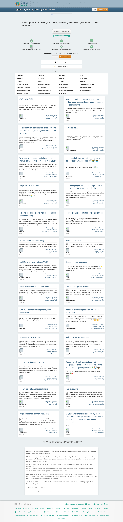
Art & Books (92, 511)
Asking (98, 508)
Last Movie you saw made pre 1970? (33, 262)
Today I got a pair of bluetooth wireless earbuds (85, 213)
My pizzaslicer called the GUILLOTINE (34, 414)
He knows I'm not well (74, 240)
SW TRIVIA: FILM (26, 99)
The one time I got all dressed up (79, 287)
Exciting (27, 508)
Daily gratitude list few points (77, 337)
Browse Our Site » (61, 31)
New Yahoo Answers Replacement (61, 43)
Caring (84, 508)
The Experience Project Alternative (31, 43)
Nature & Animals (77, 515)
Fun (43, 508)
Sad (91, 508)
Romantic (75, 508)
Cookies (85, 71)
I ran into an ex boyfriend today (31, 240)
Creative (35, 508)
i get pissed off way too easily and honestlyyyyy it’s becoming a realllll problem (84, 159)
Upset (67, 508)
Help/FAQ (89, 504)
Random (50, 508)
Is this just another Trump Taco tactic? (34, 287)
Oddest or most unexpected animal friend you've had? (82, 311)
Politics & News (103, 511)
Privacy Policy (77, 71)
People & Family (20, 511)
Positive (18, 508)
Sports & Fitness (90, 515)
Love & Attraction (20, 515)
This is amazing (72, 389)
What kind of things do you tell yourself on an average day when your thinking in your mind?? (37, 159)
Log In (94, 9)
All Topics (62, 518)
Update (106, 508)
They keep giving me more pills (31, 362)
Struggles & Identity (33, 515)
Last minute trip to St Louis (30, 337)
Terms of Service (69, 71)
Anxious (59, 508)
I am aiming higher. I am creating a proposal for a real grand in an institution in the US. (84, 186)
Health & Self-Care (103, 515)
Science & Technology (48, 515)
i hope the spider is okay (29, 185)
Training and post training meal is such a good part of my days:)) (37, 214)
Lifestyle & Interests (78, 511)
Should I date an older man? (77, 262)
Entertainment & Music (63, 511)
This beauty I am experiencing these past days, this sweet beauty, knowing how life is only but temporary (37, 131)
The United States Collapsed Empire (33, 389)
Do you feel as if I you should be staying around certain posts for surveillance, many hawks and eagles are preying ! (84, 102)
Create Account (65, 57)
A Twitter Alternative (92, 43)
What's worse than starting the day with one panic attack (36, 311)
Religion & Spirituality (63, 515)
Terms (107, 504)
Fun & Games (49, 511)
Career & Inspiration (35, 511)
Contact (82, 504)
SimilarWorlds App (62, 36)
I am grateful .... (72, 128)
